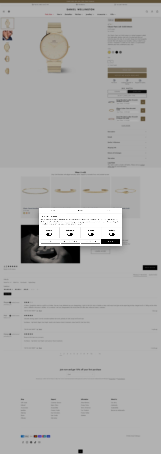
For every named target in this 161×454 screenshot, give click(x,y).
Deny (50, 241)
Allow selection (70, 241)
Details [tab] (80, 211)
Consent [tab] (52, 211)
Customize (90, 241)
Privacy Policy (89, 251)
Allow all (111, 241)
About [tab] (108, 211)
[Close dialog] (113, 201)
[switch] (70, 234)
